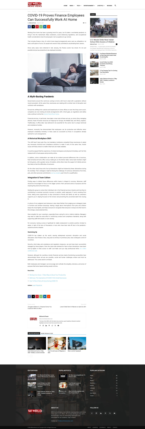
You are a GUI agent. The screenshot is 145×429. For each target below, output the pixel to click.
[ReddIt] (48, 26)
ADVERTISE (95, 427)
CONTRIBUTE (102, 427)
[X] (33, 26)
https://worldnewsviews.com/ (45, 318)
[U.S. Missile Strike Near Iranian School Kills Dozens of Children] (103, 28)
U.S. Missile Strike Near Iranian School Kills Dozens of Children (102, 41)
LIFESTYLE (100, 5)
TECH (78, 5)
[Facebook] (29, 26)
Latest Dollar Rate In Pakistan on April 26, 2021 (73, 307)
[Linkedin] (44, 26)
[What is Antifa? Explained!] (77, 343)
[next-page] (31, 356)
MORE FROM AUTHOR (47, 333)
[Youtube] (58, 326)
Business (34, 11)
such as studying (56, 173)
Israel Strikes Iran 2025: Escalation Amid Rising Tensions (106, 63)
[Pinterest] (37, 26)
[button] (115, 6)
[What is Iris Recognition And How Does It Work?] (63, 393)
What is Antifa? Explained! (74, 351)
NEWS (71, 5)
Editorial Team (32, 22)
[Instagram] (43, 326)
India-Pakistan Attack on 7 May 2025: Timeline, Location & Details (108, 80)
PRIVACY (109, 427)
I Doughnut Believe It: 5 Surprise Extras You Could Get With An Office (40, 307)
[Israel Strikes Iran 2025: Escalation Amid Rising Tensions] (94, 64)
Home (29, 11)
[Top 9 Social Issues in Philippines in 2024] (57, 343)
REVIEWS (109, 5)
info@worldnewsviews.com (65, 421)
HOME (65, 5)
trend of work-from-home (51, 114)
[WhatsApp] (41, 26)
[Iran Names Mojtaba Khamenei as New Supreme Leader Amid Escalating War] (94, 56)
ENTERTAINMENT (89, 5)
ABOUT (89, 427)
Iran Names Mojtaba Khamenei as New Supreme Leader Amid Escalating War (108, 55)
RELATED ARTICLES (34, 333)
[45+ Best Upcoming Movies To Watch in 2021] (63, 377)
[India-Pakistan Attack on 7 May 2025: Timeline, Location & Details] (37, 343)
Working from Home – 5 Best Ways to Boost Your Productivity (47, 275)
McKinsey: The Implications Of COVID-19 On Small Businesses (47, 278)
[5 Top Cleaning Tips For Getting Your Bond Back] (94, 73)
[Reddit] (52, 326)
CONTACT (115, 427)
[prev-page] (29, 356)
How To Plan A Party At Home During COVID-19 (43, 281)
